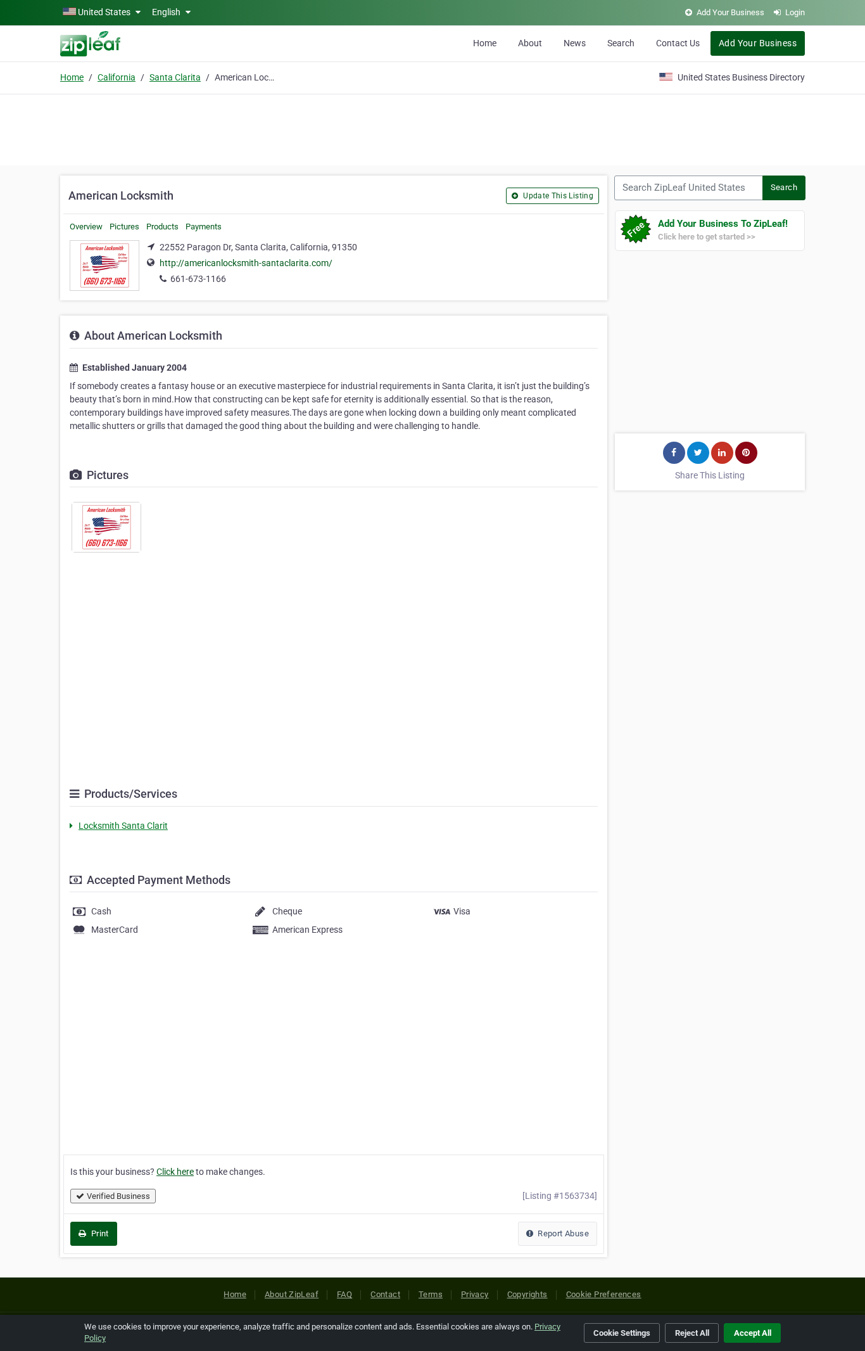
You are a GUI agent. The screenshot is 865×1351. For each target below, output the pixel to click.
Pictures (124, 226)
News (575, 43)
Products (162, 226)
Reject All (692, 1333)
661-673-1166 (198, 279)
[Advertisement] (432, 128)
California (117, 77)
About (530, 43)
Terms (431, 1294)
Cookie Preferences (603, 1294)
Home (484, 43)
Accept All (752, 1333)
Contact (385, 1294)
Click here (175, 1172)
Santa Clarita (175, 77)
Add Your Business (758, 43)
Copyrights (527, 1294)
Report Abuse (562, 1233)
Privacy (475, 1294)
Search (621, 43)
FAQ (344, 1294)
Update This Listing (557, 195)
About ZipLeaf (292, 1294)
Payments (204, 226)
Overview (86, 226)
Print (98, 1233)
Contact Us (678, 43)
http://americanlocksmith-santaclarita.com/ (246, 263)
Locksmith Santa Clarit (123, 826)
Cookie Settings (621, 1333)
